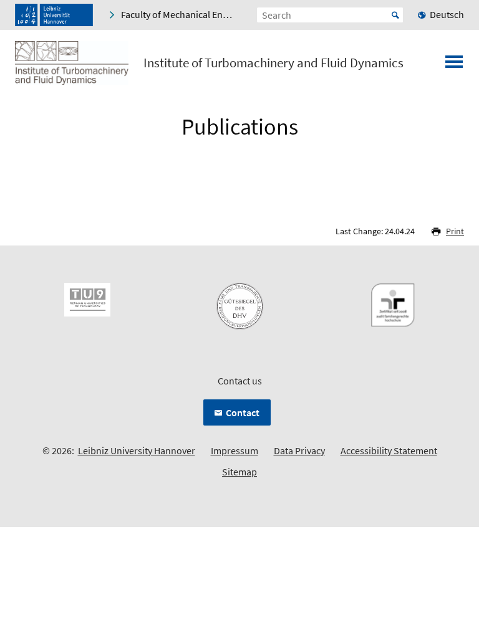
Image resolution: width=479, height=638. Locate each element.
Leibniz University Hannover (136, 450)
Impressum (234, 450)
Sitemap (239, 471)
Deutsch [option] (447, 14)
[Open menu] (454, 65)
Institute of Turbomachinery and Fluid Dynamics (273, 62)
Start (395, 14)
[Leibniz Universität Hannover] (54, 15)
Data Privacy (299, 450)
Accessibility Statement (389, 450)
